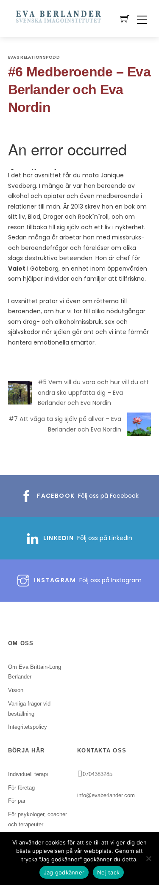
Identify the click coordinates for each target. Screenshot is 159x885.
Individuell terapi (28, 774)
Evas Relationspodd (34, 57)
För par (16, 801)
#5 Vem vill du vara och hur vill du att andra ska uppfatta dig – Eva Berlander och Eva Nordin (93, 392)
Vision (15, 690)
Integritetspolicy (27, 727)
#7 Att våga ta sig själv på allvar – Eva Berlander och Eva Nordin (64, 424)
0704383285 (97, 774)
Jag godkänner (64, 872)
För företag (21, 788)
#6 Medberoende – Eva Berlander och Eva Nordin (79, 89)
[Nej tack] (148, 858)
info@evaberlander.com (106, 795)
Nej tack (108, 872)
